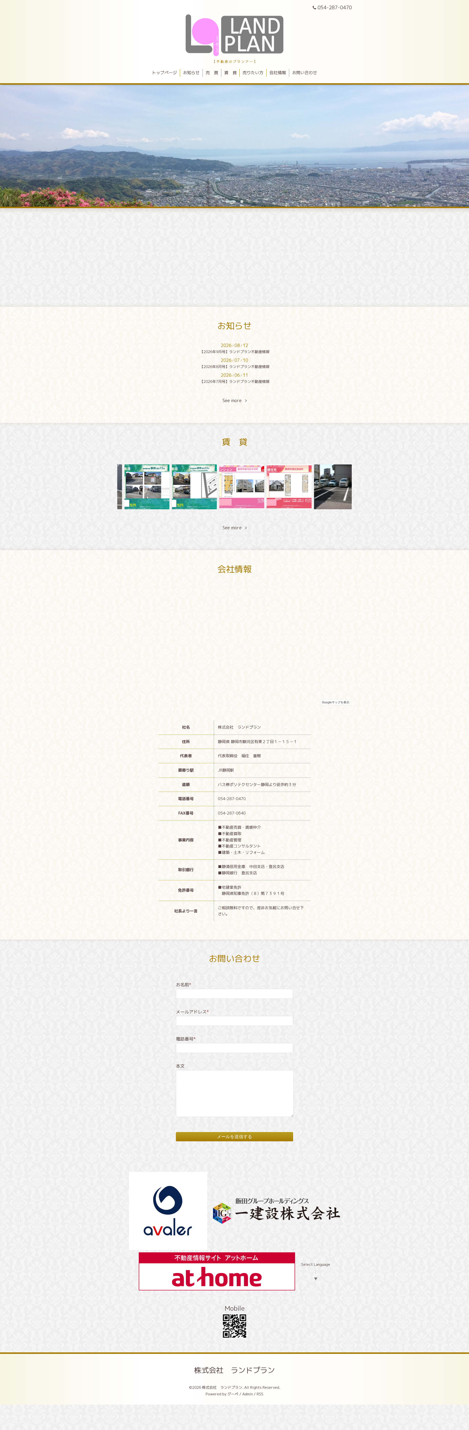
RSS (260, 1394)
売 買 (212, 72)
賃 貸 (230, 72)
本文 (180, 1066)
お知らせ (191, 72)
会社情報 (277, 72)
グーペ (232, 1394)
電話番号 (186, 1039)
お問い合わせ (304, 72)
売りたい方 (253, 72)
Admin (247, 1394)
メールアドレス (192, 1012)
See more (234, 400)
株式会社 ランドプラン (234, 1370)
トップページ (164, 72)
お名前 (183, 985)
